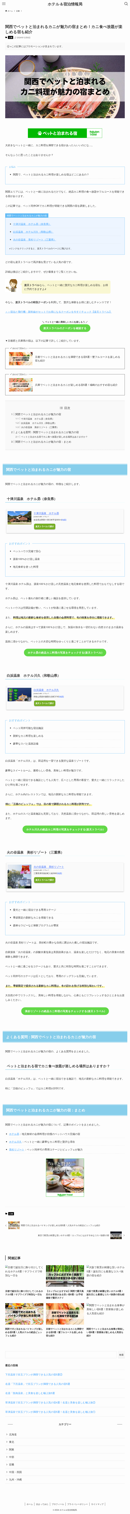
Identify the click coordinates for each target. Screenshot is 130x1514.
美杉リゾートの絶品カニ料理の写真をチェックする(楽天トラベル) (65, 1011)
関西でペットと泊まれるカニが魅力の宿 (38, 414)
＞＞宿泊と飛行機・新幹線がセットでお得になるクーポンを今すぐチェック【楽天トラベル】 (58, 311)
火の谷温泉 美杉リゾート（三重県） (34, 239)
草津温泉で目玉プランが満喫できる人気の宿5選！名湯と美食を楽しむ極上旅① (50, 1412)
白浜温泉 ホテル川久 (46, 690)
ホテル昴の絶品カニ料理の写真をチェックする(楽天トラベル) (65, 652)
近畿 (10, 37)
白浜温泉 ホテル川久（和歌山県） (33, 232)
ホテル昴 (14, 1134)
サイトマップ (97, 1504)
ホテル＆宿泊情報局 (65, 4)
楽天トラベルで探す (45, 526)
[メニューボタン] (4, 4)
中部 (11, 1457)
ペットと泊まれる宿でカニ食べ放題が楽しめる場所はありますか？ (54, 436)
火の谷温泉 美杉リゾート (49, 866)
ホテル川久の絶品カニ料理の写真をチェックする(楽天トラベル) (65, 829)
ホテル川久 (15, 1141)
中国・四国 (15, 1472)
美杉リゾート (16, 1149)
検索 (121, 1354)
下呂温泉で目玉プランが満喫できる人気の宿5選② (33, 1374)
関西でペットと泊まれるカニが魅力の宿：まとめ (43, 441)
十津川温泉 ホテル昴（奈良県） (32, 224)
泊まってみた (42, 1504)
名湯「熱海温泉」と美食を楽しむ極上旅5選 (30, 1393)
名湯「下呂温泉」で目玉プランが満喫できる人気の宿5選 (37, 1384)
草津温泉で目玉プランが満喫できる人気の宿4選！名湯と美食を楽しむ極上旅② (50, 1402)
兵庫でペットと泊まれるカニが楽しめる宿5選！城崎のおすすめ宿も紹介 (76, 385)
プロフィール (58, 1504)
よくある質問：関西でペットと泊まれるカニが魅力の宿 (47, 432)
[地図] (64, 520)
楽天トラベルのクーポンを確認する (65, 328)
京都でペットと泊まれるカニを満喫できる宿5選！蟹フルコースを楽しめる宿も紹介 (77, 358)
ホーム (30, 1504)
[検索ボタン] (126, 4)
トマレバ (45, 516)
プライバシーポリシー (77, 1504)
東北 (11, 1442)
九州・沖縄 (15, 1479)
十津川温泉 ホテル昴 (46, 513)
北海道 (13, 1434)
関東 (11, 1449)
